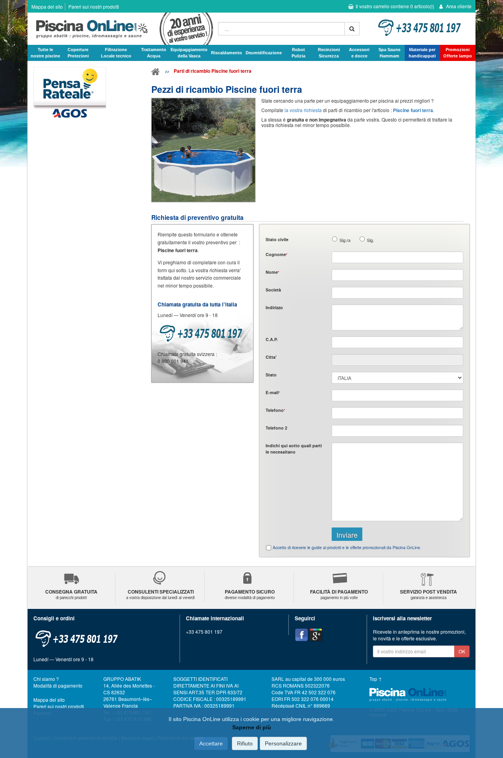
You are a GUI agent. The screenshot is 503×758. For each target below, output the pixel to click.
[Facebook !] (301, 635)
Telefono (275, 410)
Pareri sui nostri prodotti (93, 6)
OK (462, 651)
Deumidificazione (264, 52)
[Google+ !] (316, 635)
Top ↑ (375, 678)
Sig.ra (345, 240)
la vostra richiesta (303, 110)
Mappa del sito (47, 6)
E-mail (273, 392)
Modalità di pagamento (58, 685)
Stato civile (277, 239)
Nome (272, 272)
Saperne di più (251, 727)
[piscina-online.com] (120, 29)
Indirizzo (274, 307)
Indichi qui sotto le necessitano (294, 448)
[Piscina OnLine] (155, 73)
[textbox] (397, 342)
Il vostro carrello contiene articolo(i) (395, 6)
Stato (271, 375)
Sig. (370, 240)
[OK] (352, 28)
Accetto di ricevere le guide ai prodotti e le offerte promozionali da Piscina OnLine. (347, 547)
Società (273, 290)
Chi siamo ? (46, 678)
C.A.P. (272, 339)
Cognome (276, 254)
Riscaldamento (226, 52)
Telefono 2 (276, 428)
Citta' (271, 357)
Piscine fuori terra (413, 110)
